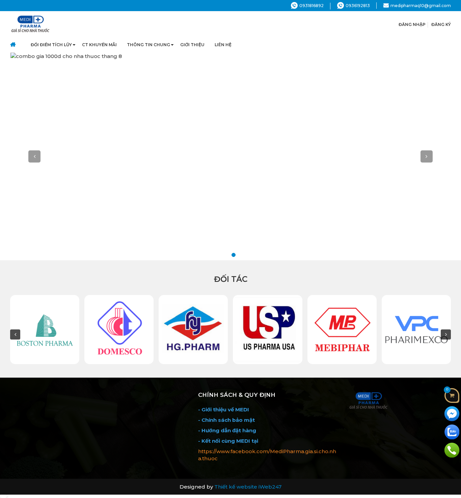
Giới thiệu (192, 44)
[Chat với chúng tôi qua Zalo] (451, 431)
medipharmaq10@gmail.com (420, 5)
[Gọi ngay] (451, 449)
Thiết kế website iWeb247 (247, 487)
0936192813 (358, 5)
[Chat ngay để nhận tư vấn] (451, 413)
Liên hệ (223, 44)
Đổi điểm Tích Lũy (51, 44)
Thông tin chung (148, 44)
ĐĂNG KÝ (441, 24)
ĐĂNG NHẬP (412, 24)
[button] (34, 156)
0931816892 (311, 5)
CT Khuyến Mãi (99, 44)
